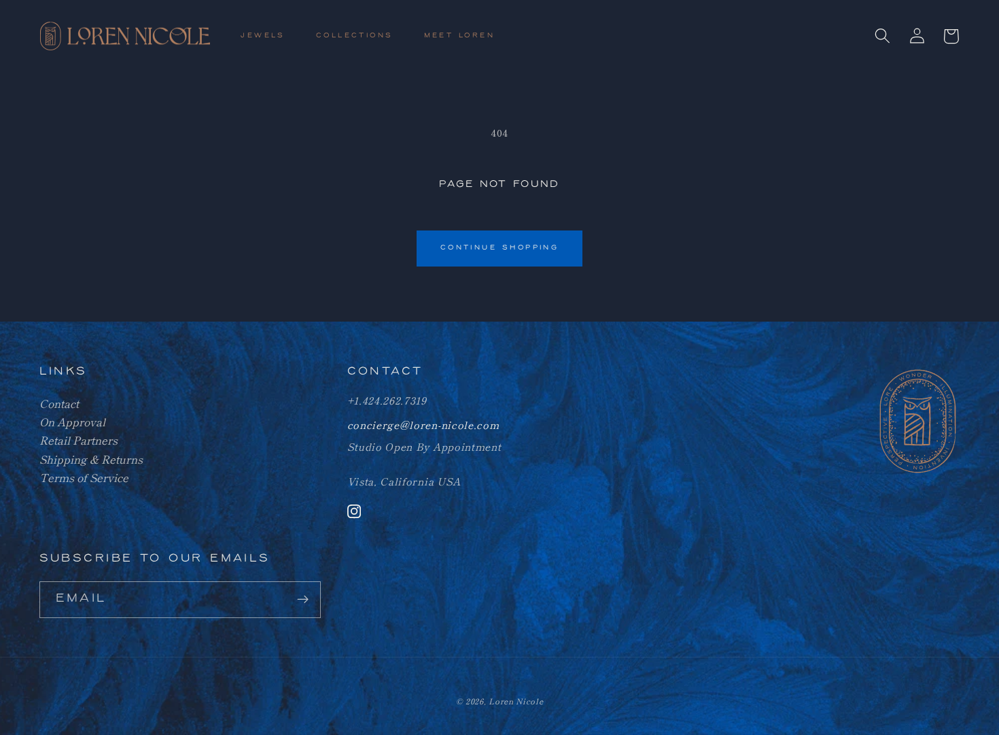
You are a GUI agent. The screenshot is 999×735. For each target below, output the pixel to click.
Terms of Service (83, 477)
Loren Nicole (516, 701)
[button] (268, 36)
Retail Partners (78, 440)
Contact (59, 403)
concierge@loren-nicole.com (423, 424)
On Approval (72, 421)
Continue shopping (499, 248)
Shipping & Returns (91, 459)
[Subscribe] (302, 599)
